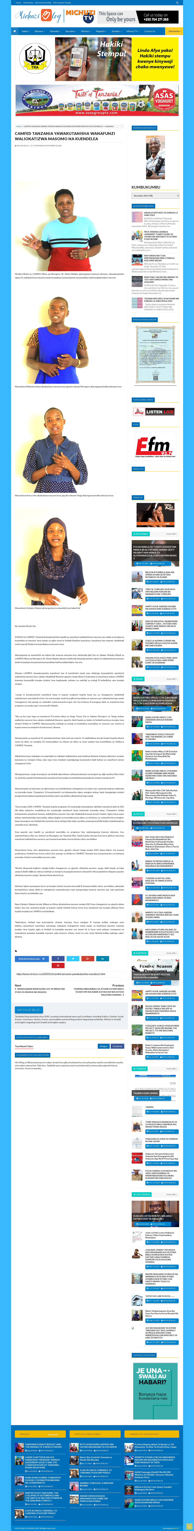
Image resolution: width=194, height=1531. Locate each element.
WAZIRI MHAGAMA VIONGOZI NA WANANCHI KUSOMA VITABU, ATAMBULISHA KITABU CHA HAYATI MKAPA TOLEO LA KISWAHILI (161, 1279)
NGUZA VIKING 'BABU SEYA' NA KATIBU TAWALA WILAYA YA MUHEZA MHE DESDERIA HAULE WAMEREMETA (160, 1010)
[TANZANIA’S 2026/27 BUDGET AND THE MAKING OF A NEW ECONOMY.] (137, 743)
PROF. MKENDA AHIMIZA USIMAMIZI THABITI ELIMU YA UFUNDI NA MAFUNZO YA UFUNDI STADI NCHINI (160, 235)
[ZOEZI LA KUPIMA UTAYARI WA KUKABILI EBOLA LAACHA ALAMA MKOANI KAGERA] (137, 649)
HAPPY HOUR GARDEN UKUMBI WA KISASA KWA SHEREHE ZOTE (160, 607)
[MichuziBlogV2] (56, 15)
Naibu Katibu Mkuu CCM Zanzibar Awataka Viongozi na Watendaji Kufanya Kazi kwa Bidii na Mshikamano (161, 755)
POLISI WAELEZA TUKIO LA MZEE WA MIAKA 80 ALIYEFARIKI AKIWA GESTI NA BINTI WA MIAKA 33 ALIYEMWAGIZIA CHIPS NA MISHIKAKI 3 (155, 552)
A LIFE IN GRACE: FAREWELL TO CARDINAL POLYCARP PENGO (41, 1511)
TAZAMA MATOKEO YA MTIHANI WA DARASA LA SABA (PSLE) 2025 (161, 299)
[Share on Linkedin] (102, 958)
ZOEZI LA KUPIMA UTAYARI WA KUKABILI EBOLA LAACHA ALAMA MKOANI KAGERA (161, 643)
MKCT (176, 1528)
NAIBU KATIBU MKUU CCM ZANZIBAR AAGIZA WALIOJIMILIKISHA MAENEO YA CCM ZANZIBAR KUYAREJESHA (155, 700)
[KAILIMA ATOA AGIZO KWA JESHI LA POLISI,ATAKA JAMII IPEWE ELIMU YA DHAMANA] (137, 666)
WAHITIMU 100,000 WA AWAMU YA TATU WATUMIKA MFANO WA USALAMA (161, 279)
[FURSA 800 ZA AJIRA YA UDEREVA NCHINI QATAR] (137, 1148)
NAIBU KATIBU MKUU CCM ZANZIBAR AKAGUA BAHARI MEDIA (159, 719)
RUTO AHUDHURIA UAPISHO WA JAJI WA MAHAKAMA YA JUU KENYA (98, 1445)
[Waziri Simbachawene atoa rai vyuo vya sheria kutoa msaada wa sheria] (137, 1320)
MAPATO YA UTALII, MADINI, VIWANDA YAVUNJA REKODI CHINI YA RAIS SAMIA (162, 915)
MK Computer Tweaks (62, 3)
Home (18, 3)
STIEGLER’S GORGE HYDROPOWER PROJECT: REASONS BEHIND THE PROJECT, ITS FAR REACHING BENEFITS (162, 1029)
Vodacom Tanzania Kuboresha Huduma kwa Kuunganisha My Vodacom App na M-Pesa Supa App (161, 1156)
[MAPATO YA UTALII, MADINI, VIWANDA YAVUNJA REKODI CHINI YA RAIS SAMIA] (137, 921)
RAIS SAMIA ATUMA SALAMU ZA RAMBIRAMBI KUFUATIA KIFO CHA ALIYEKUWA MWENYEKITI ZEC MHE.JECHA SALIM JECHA (162, 933)
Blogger (103, 1046)
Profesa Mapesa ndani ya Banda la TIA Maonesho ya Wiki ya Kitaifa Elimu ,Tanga (155, 1445)
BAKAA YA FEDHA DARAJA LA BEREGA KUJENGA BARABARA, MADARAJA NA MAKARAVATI (160, 863)
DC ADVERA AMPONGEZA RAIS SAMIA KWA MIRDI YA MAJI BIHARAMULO (160, 898)
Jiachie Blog (28, 3)
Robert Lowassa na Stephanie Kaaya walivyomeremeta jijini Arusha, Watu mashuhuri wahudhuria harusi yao (159, 1049)
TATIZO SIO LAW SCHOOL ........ (160, 1296)
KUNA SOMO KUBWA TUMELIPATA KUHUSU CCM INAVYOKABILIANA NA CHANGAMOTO (43, 1480)
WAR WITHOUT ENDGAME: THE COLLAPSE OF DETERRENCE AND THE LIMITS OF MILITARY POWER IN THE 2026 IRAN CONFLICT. (43, 1497)
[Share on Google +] (87, 958)
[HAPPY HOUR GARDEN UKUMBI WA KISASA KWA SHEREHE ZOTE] (137, 615)
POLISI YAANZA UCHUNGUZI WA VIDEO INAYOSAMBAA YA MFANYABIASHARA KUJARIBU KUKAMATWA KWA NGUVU (161, 1174)
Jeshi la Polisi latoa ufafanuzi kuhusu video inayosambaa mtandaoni (159, 1235)
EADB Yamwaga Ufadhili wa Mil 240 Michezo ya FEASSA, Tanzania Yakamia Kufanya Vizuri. (154, 1475)
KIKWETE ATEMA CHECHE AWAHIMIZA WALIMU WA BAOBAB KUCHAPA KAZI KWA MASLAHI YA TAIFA (155, 1460)
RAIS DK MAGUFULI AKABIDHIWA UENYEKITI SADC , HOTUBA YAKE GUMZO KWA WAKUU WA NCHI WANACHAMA (161, 625)
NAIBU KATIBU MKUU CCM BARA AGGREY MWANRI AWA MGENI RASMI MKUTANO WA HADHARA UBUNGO (161, 774)
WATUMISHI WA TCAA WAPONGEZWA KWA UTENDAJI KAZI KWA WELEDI (159, 258)
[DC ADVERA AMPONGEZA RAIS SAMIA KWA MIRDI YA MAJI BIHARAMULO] (137, 904)
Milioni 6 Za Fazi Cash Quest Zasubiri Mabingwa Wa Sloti (153, 1488)
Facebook (117, 1046)
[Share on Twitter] (73, 958)
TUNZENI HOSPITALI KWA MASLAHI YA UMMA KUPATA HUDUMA (158, 880)
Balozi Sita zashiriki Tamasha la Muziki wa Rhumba (96, 1458)
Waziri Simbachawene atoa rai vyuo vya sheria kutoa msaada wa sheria (161, 1313)
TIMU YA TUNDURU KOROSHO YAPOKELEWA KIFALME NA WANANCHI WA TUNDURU (160, 591)
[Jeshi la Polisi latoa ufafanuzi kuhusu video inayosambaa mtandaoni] (137, 1241)
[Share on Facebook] (58, 958)
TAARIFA (149, 1107)
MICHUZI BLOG (21, 1528)
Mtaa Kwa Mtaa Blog (43, 3)
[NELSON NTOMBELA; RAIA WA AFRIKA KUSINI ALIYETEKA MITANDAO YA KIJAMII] (137, 581)
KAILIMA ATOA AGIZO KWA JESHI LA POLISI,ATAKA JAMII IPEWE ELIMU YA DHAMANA (161, 660)
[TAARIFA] (137, 1116)
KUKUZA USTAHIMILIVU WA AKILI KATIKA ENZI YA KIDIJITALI (152, 1217)
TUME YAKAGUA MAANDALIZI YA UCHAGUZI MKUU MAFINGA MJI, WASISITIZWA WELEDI (161, 1124)
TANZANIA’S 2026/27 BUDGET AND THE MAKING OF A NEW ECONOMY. (159, 736)
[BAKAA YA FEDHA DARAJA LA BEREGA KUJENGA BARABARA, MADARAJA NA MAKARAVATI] (137, 870)
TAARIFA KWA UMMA (145, 1093)
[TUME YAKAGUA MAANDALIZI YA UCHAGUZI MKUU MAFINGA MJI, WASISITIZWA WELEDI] (137, 1131)
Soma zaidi (171, 534)
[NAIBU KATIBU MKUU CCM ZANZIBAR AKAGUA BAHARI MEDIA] (137, 726)
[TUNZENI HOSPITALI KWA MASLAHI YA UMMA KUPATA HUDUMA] (137, 887)
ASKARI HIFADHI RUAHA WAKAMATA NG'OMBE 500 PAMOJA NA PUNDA (94, 1498)
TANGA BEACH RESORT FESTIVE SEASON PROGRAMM (151, 976)
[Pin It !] (58, 965)
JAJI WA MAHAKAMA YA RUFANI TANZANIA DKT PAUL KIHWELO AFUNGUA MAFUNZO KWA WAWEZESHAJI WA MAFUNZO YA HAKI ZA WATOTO (161, 1333)
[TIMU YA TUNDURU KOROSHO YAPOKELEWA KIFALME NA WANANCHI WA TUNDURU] (137, 598)
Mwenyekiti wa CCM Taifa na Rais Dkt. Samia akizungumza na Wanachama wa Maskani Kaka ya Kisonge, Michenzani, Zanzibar (161, 794)
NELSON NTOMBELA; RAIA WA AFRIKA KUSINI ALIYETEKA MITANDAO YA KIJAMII (159, 574)
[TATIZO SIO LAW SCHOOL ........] (137, 1305)
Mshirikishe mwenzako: (29, 959)
